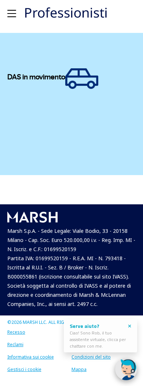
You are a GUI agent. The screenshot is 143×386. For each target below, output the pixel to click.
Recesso (16, 332)
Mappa (79, 369)
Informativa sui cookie (30, 357)
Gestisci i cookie (24, 369)
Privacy (79, 344)
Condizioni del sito (91, 357)
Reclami (15, 344)
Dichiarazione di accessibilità (102, 332)
